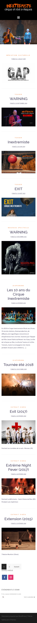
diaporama (18, 286)
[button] (3, 597)
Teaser (18, 94)
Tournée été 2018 (18, 364)
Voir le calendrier (29, 597)
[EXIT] (18, 207)
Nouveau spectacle (18, 228)
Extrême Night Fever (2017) (18, 467)
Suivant (16, 567)
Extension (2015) (18, 519)
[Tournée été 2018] (18, 384)
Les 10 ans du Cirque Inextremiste (18, 294)
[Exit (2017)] (18, 432)
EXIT (19, 189)
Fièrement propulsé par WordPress (14, 616)
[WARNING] (18, 117)
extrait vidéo (18, 407)
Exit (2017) (18, 411)
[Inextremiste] (18, 8)
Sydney (4, 620)
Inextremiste (18, 142)
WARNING (18, 99)
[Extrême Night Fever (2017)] (18, 486)
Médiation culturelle (18, 55)
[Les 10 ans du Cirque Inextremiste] (18, 315)
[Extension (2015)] (18, 539)
